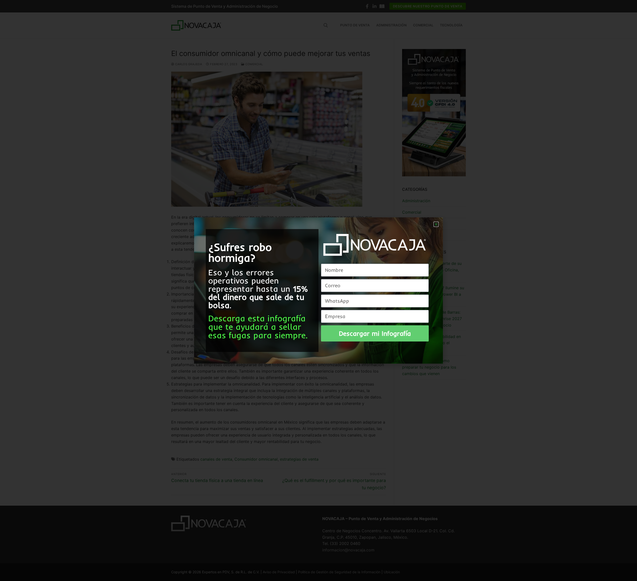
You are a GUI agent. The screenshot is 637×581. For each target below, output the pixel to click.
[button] (436, 224)
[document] (318, 290)
